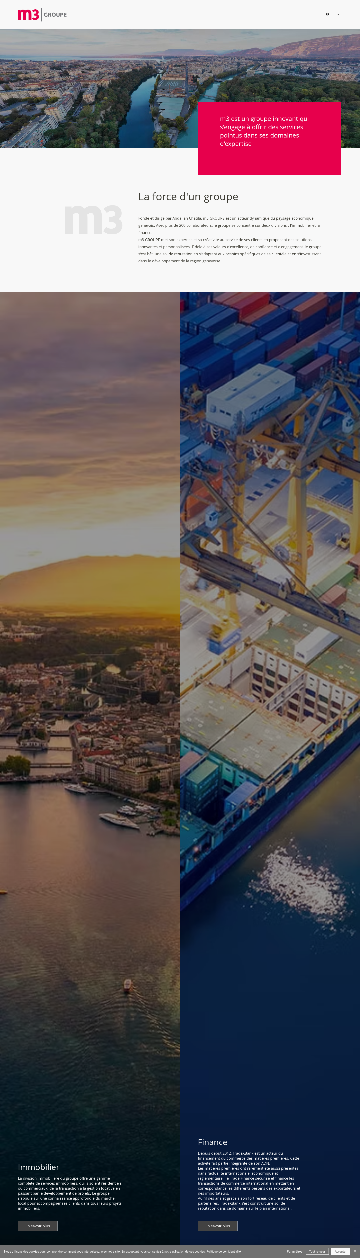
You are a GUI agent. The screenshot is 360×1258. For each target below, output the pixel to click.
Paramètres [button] (294, 1251)
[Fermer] (355, 1251)
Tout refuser (317, 1251)
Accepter (340, 1251)
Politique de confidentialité (223, 1251)
